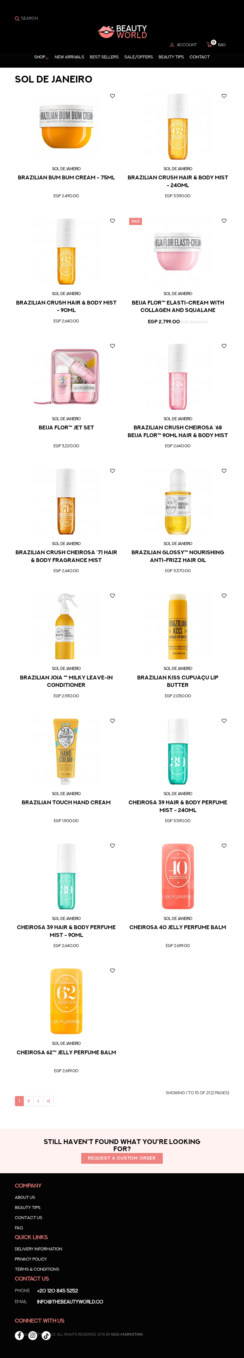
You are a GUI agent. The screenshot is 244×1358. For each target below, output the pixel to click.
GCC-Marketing (127, 1334)
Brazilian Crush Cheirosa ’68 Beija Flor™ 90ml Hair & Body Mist (178, 431)
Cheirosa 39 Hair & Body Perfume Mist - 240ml (178, 806)
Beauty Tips (171, 57)
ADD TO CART (66, 209)
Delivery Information (38, 1249)
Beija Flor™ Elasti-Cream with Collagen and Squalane (178, 306)
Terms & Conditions (37, 1269)
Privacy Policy (31, 1259)
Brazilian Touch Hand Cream (66, 803)
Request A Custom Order (122, 1158)
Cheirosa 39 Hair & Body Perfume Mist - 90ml (66, 931)
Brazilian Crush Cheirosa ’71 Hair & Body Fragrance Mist (66, 556)
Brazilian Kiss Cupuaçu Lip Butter (177, 681)
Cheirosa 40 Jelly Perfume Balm (177, 927)
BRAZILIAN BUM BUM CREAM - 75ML (66, 178)
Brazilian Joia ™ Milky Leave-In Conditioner (66, 681)
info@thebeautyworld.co (59, 1302)
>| (48, 1101)
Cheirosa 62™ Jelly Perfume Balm (66, 1053)
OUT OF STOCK (177, 209)
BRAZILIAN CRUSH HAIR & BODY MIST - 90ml (66, 306)
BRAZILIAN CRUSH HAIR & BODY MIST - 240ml (178, 181)
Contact (200, 57)
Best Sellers (104, 57)
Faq (19, 1228)
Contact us (28, 1218)
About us (25, 1198)
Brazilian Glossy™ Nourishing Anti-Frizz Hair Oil (178, 556)
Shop (39, 57)
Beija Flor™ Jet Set (66, 428)
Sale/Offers (138, 57)
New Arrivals (69, 57)
